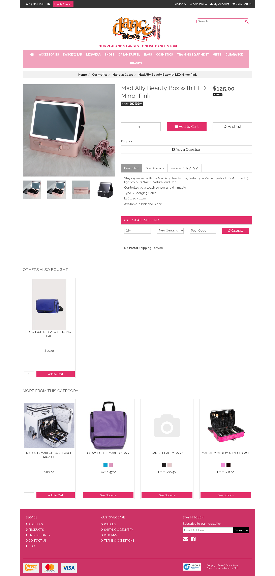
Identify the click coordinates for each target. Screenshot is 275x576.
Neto (236, 568)
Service (179, 4)
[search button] (246, 21)
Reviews (176, 168)
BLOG (32, 546)
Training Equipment (193, 54)
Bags (148, 54)
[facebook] (193, 539)
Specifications (155, 168)
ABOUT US (36, 524)
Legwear (93, 54)
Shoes (109, 54)
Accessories (49, 54)
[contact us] (185, 539)
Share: (126, 103)
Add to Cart (188, 126)
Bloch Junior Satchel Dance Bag (49, 334)
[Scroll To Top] (262, 564)
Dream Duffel (129, 54)
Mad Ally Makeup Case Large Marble (49, 455)
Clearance (234, 54)
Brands (136, 63)
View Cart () (243, 4)
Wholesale (197, 4)
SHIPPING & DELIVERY (118, 529)
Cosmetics (164, 54)
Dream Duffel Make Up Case (108, 453)
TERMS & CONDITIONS (119, 540)
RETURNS (110, 535)
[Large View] (32, 190)
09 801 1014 (36, 4)
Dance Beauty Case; (167, 453)
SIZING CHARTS (39, 535)
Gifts (217, 54)
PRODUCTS (36, 529)
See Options (108, 495)
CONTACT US (38, 540)
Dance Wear (72, 54)
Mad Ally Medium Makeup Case (226, 453)
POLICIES (110, 524)
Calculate (237, 230)
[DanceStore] (137, 28)
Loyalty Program (63, 4)
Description (131, 168)
